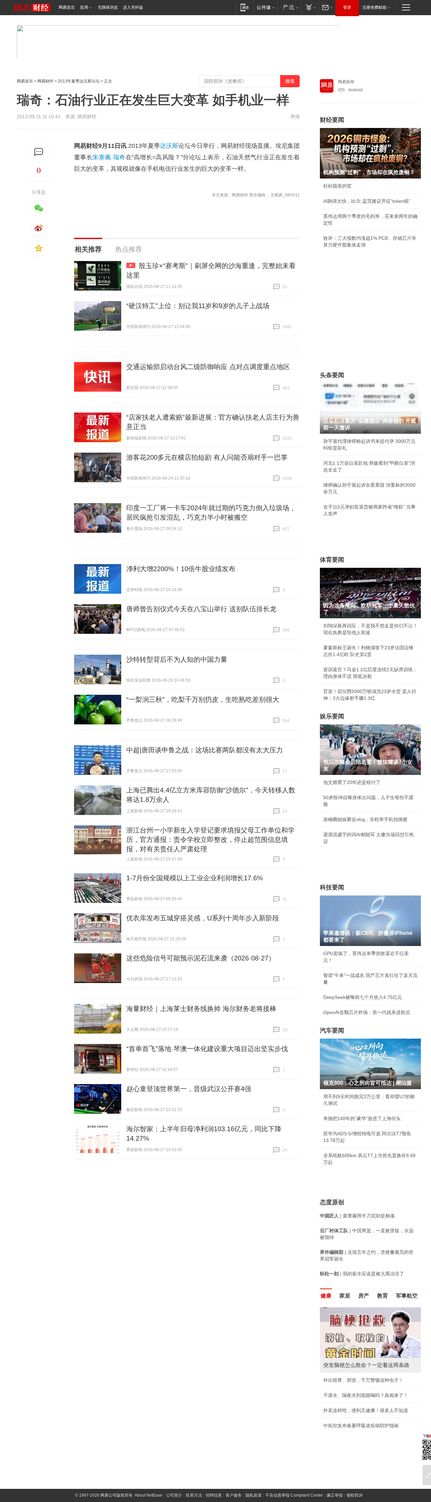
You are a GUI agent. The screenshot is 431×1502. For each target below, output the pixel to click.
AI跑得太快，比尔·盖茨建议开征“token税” (366, 201)
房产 (363, 1296)
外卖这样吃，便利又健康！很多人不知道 (365, 1410)
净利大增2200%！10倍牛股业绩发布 (180, 569)
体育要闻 (332, 559)
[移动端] (245, 7)
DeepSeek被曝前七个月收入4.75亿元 (362, 997)
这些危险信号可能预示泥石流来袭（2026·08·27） (200, 958)
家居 (344, 1296)
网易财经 (45, 81)
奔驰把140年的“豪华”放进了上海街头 (362, 1118)
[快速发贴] (38, 152)
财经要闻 (332, 120)
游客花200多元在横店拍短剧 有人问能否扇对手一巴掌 (207, 457)
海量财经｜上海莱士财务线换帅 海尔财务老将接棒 (201, 1008)
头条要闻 (332, 375)
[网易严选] (289, 7)
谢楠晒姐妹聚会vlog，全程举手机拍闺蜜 (365, 819)
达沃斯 (169, 145)
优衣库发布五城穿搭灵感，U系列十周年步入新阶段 (202, 918)
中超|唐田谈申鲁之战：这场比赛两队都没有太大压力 (204, 750)
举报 (295, 116)
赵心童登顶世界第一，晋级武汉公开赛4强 (188, 1088)
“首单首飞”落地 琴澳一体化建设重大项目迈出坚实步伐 (207, 1048)
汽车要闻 (332, 1030)
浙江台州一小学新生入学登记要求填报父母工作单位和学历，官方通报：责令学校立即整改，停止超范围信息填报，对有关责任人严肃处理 (210, 839)
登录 (347, 7)
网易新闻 (346, 81)
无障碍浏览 (108, 7)
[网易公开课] (265, 7)
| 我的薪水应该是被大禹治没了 (362, 1273)
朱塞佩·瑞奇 (109, 157)
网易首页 (67, 7)
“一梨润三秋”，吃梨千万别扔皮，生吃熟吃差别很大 (202, 699)
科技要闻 (332, 887)
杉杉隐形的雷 (337, 186)
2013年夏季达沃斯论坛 (79, 81)
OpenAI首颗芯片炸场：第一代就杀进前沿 (366, 1012)
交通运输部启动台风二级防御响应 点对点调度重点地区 (208, 366)
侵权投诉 (354, 1495)
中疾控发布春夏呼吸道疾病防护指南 (361, 1425)
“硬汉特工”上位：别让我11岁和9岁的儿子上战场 (197, 305)
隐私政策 (253, 1495)
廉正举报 (335, 1495)
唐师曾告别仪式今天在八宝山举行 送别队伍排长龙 (201, 609)
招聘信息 (214, 1495)
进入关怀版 (133, 7)
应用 (84, 7)
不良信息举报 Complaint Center (294, 1495)
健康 (326, 1296)
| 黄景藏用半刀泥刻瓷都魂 (357, 1215)
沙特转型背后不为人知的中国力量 (176, 659)
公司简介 (174, 1495)
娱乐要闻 (332, 716)
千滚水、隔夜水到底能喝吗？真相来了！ (365, 1395)
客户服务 (234, 1495)
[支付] (310, 7)
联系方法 (194, 1495)
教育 (382, 1296)
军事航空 (407, 1296)
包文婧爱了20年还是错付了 (351, 782)
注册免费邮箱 (374, 7)
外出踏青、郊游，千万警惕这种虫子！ (363, 1380)
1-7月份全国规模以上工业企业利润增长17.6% (194, 878)
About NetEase (148, 1495)
